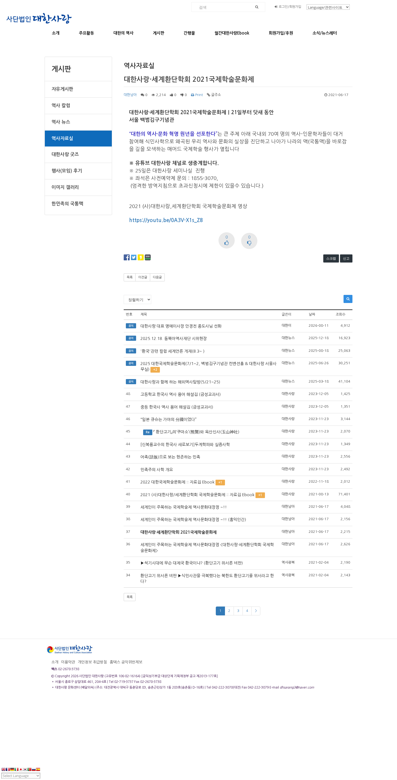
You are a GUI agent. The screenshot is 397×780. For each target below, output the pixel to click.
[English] (3, 769)
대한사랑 (288, 394)
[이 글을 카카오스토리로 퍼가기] (141, 257)
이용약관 (68, 662)
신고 (346, 258)
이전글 (142, 277)
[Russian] (34, 769)
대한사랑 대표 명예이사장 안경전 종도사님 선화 (180, 326)
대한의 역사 (123, 33)
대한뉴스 (288, 338)
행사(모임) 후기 (67, 171)
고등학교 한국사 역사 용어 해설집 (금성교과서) (180, 394)
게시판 (158, 33)
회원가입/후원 (281, 33)
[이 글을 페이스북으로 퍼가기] (127, 257)
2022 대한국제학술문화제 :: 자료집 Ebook (177, 482)
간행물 (189, 33)
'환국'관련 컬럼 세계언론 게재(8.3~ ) (172, 351)
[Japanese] (21, 769)
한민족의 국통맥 (67, 204)
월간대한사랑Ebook (231, 33)
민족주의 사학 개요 (156, 470)
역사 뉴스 (61, 122)
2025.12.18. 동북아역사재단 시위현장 (173, 338)
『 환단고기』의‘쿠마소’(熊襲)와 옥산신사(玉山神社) (196, 432)
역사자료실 (62, 138)
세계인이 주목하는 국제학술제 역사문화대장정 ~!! (183, 507)
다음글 (157, 277)
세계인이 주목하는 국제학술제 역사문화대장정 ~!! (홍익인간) (193, 519)
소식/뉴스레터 (324, 33)
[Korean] (25, 769)
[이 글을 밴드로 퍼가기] (148, 257)
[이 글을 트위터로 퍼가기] (134, 257)
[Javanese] (42, 769)
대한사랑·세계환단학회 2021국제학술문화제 (178, 532)
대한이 (286, 325)
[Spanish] (38, 769)
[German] (12, 769)
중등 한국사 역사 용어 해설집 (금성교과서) (176, 407)
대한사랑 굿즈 (65, 154)
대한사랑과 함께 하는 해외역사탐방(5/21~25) (180, 382)
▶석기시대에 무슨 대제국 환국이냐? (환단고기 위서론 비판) (191, 563)
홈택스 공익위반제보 (126, 662)
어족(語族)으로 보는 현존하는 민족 (170, 457)
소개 (55, 33)
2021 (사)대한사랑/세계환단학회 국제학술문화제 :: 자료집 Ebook (197, 495)
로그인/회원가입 (290, 6)
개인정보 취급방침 (92, 662)
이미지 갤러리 (65, 187)
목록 (130, 277)
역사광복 (288, 562)
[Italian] (16, 769)
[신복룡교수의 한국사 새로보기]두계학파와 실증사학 (185, 444)
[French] (8, 769)
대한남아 (130, 95)
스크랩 (331, 258)
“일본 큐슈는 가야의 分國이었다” (168, 419)
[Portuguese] (29, 769)
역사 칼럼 (61, 105)
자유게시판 (62, 89)
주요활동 (86, 33)
